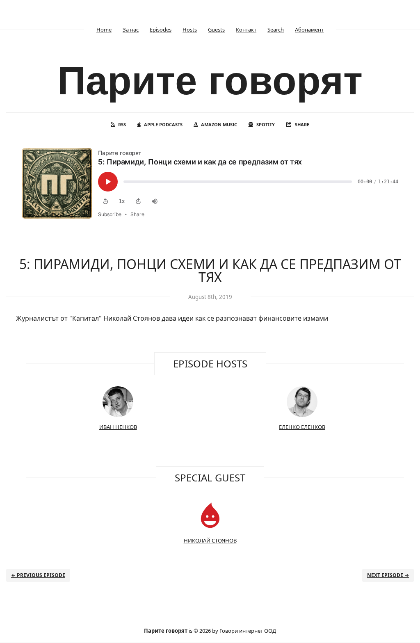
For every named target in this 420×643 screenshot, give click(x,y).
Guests (216, 29)
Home (104, 29)
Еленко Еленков (302, 427)
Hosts (190, 29)
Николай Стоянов (210, 540)
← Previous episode (38, 575)
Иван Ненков (118, 427)
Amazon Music (219, 124)
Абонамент (309, 29)
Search (275, 29)
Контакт (246, 29)
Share (302, 124)
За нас (131, 29)
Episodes (160, 29)
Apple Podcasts (163, 124)
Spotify (265, 124)
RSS (122, 124)
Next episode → (388, 575)
